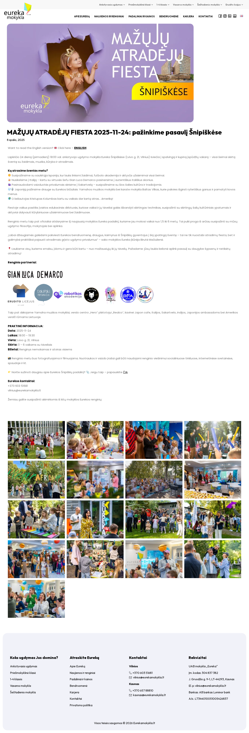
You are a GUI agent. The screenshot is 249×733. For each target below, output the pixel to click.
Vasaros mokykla (20, 685)
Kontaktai (76, 698)
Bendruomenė (78, 685)
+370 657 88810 (143, 690)
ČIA (125, 372)
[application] (123, 5)
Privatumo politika (81, 705)
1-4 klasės (16, 679)
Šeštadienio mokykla (23, 692)
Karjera (74, 692)
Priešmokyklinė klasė (23, 673)
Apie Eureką (77, 666)
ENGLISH (80, 148)
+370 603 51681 (143, 673)
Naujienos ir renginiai (82, 673)
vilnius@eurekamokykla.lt (148, 677)
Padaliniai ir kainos (81, 679)
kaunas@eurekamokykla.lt (149, 695)
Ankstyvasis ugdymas (23, 666)
